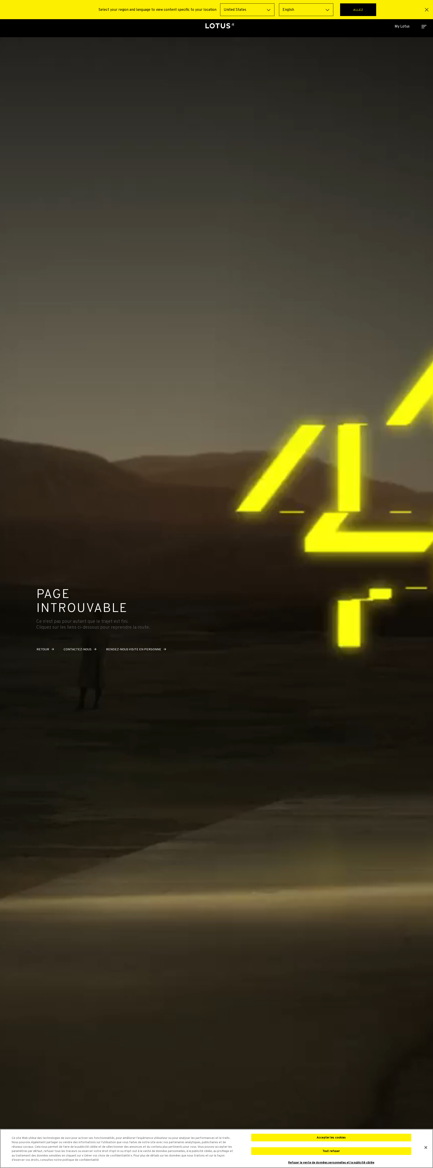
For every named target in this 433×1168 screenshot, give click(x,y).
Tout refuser (331, 1151)
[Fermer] (426, 1147)
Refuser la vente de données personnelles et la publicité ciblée (331, 1162)
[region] (216, 1148)
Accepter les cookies (331, 1138)
